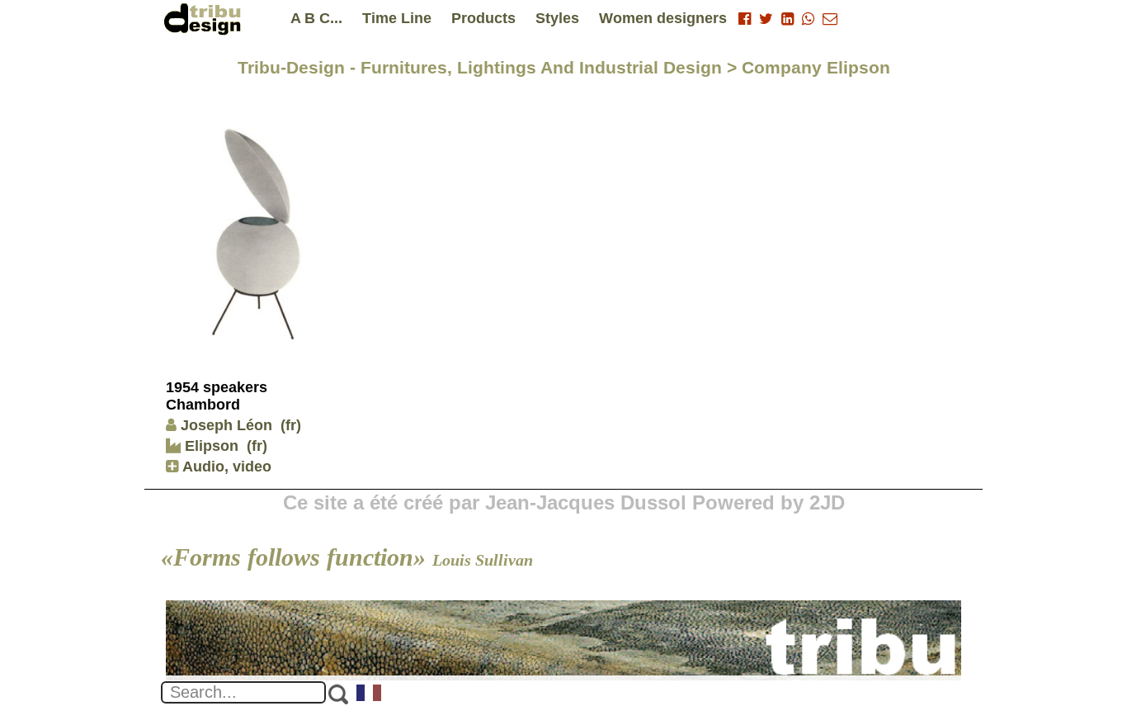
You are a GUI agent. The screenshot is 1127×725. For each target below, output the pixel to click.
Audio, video (224, 466)
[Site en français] (369, 694)
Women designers (663, 18)
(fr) (291, 425)
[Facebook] (744, 19)
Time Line (396, 18)
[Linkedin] (787, 19)
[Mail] (830, 19)
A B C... (316, 18)
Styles (557, 18)
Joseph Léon (226, 425)
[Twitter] (766, 19)
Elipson (209, 446)
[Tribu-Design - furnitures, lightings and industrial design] (205, 18)
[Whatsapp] (808, 19)
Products (483, 18)
